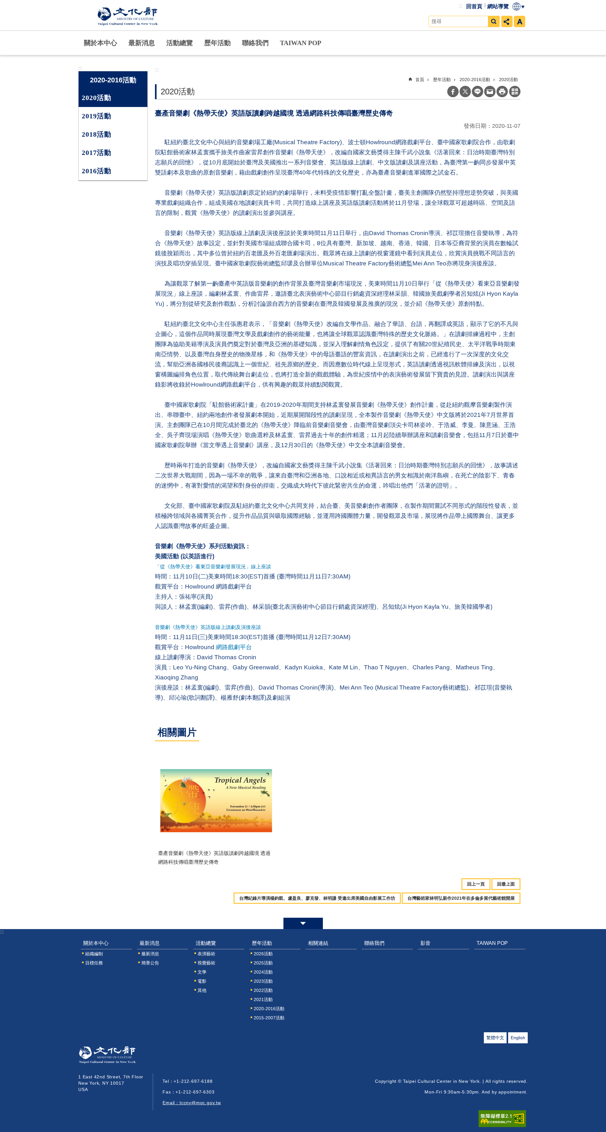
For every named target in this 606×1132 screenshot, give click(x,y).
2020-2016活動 (475, 79)
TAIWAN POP (300, 42)
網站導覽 (498, 6)
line (477, 91)
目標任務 (94, 962)
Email (490, 91)
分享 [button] (507, 21)
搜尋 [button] (493, 21)
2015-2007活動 (269, 1017)
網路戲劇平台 (234, 647)
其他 (202, 990)
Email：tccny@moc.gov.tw (192, 1102)
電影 (202, 981)
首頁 (419, 79)
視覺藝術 (206, 962)
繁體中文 (495, 1037)
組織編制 (94, 953)
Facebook (453, 91)
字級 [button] (519, 21)
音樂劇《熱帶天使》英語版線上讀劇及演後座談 (208, 627)
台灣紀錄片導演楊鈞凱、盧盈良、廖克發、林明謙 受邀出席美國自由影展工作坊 (317, 898)
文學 (202, 972)
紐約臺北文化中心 (128, 15)
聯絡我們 (255, 42)
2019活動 (97, 116)
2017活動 (97, 153)
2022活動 (263, 990)
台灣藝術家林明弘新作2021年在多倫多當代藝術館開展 (461, 898)
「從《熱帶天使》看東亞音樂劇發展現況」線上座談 (213, 566)
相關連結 (318, 943)
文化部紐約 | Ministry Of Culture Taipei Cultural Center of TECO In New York (116, 1056)
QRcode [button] (514, 91)
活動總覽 (179, 42)
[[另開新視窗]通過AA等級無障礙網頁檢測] (502, 1118)
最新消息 (141, 42)
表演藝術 (206, 953)
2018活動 (97, 134)
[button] (216, 800)
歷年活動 (217, 42)
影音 (425, 943)
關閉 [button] (303, 923)
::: (460, 6)
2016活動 (97, 171)
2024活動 (263, 972)
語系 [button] (519, 6)
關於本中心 (100, 42)
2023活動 (263, 981)
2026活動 (263, 953)
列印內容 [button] (502, 91)
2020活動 (97, 98)
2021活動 (263, 999)
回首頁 (474, 6)
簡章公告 (150, 962)
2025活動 (263, 962)
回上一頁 (476, 883)
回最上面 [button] (506, 883)
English (518, 1037)
